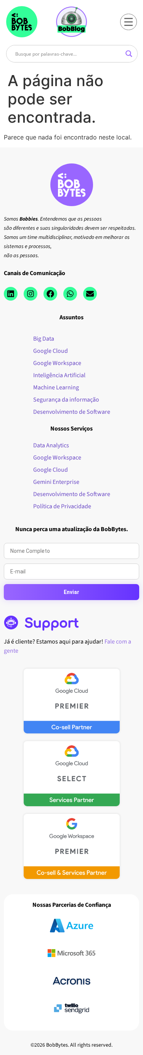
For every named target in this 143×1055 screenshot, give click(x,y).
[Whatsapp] (70, 294)
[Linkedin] (11, 294)
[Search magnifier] (129, 53)
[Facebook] (50, 294)
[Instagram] (30, 294)
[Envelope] (90, 294)
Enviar (71, 592)
